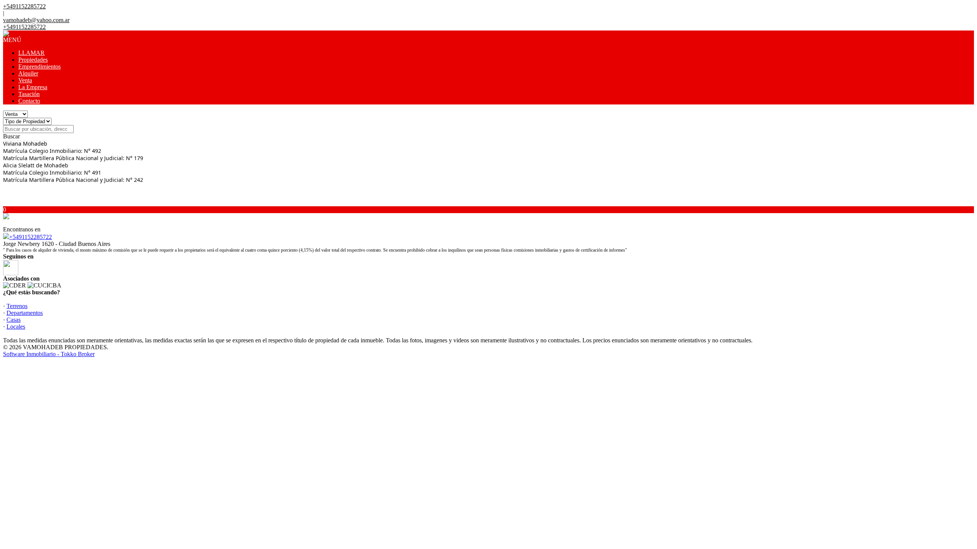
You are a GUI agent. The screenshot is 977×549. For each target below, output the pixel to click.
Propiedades (33, 59)
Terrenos (16, 306)
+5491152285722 (30, 237)
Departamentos (24, 313)
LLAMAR (31, 53)
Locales (15, 326)
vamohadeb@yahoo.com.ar (36, 20)
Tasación (29, 94)
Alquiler (28, 73)
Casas (13, 319)
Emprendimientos (39, 66)
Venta (25, 80)
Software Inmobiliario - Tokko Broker (49, 354)
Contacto (29, 101)
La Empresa (32, 87)
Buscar (11, 136)
